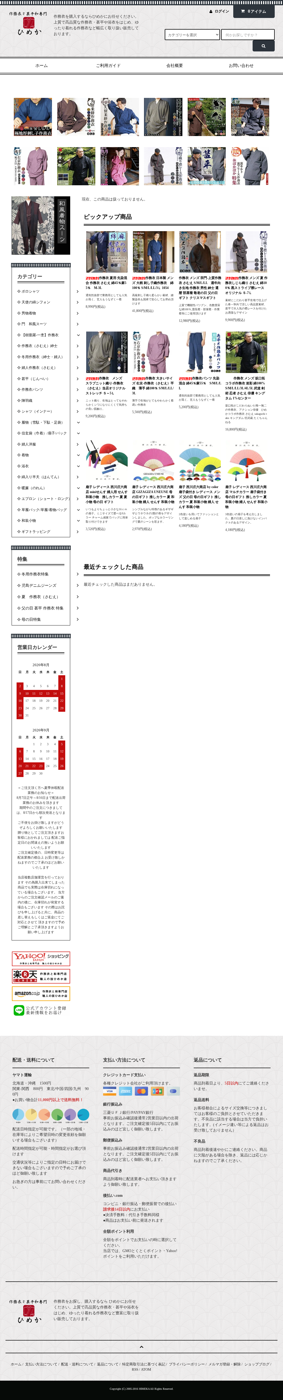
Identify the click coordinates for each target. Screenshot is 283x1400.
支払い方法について (41, 1364)
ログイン (222, 11)
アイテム (257, 11)
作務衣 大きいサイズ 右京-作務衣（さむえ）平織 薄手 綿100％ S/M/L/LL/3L (153, 385)
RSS (135, 1369)
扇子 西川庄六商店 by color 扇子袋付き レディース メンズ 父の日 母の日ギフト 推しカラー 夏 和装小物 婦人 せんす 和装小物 (200, 497)
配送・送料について (77, 1364)
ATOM (146, 1369)
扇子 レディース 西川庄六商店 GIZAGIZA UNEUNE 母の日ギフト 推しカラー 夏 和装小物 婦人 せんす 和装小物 (153, 494)
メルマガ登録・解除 (224, 1364)
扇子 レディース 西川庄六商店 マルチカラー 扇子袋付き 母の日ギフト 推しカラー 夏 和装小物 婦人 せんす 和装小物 (246, 497)
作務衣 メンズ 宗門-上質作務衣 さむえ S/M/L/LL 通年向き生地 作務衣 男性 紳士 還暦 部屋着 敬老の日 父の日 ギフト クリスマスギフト (200, 288)
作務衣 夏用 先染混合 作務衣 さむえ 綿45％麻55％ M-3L (106, 283)
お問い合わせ (241, 65)
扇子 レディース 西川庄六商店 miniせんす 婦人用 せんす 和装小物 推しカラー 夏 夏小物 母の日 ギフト (107, 494)
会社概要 (174, 65)
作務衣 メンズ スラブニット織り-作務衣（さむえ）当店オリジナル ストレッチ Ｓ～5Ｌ (105, 385)
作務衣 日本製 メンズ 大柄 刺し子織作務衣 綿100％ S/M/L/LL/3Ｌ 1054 (153, 283)
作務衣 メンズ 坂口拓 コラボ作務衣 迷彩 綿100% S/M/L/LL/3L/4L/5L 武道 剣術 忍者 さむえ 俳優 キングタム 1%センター (245, 388)
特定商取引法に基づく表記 (143, 1364)
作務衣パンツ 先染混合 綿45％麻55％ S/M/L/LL (200, 383)
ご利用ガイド (108, 65)
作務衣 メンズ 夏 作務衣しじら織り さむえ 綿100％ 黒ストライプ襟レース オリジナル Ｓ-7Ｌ (246, 285)
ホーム (41, 65)
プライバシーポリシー (187, 1364)
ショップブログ (256, 1364)
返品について (108, 1364)
